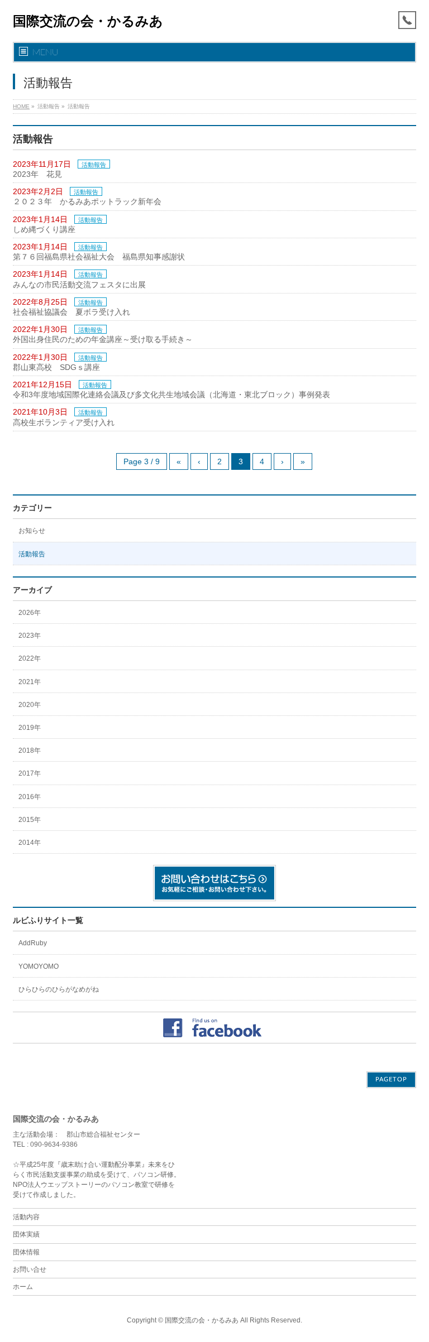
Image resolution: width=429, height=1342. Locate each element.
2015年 (29, 820)
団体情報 (26, 1252)
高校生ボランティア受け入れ (64, 422)
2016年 (29, 797)
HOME (21, 106)
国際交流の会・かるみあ (88, 20)
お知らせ (31, 531)
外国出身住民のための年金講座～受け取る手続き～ (103, 339)
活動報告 (94, 164)
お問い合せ (29, 1269)
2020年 (29, 705)
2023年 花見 (37, 174)
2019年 (29, 728)
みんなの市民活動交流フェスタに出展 (79, 284)
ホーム (23, 1287)
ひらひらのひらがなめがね (58, 989)
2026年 (29, 613)
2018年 (29, 750)
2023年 (29, 635)
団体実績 (26, 1234)
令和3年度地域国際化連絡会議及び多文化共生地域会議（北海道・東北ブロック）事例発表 (171, 394)
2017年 (29, 773)
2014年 (29, 842)
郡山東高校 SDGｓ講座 (56, 367)
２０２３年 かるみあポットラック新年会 (87, 201)
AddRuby (32, 943)
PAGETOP (391, 1079)
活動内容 (26, 1217)
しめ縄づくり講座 (44, 229)
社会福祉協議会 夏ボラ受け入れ (71, 311)
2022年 (29, 658)
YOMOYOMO (38, 966)
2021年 (29, 682)
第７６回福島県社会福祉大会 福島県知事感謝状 (99, 256)
